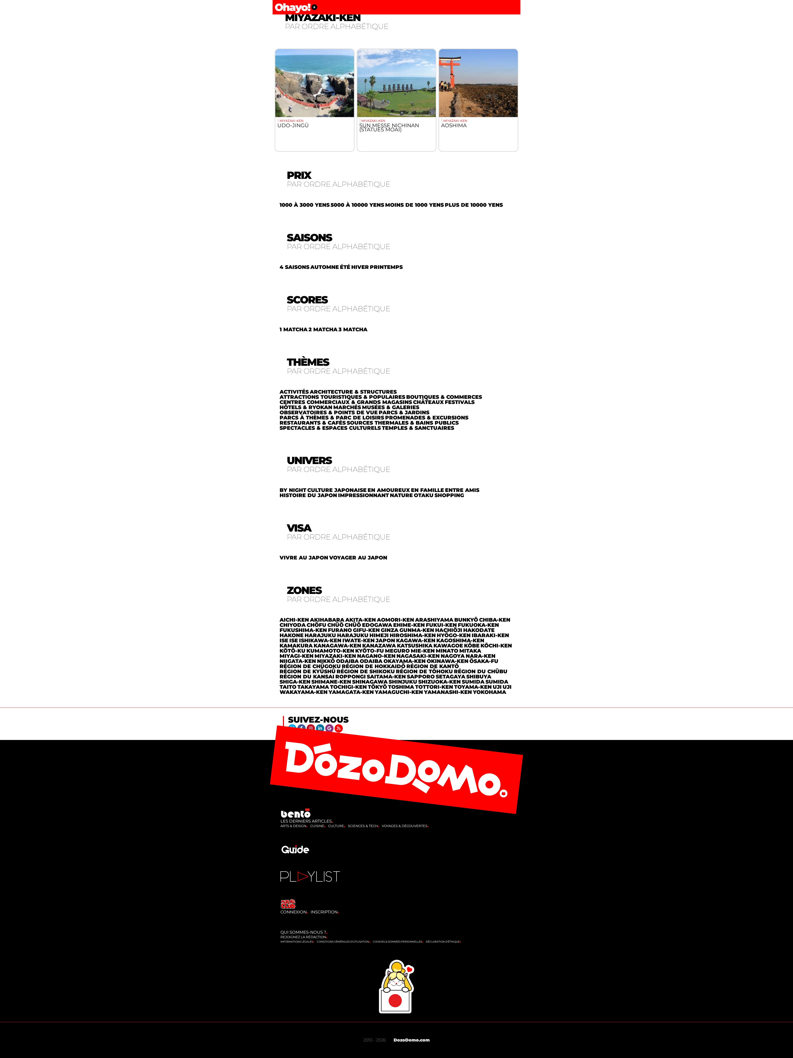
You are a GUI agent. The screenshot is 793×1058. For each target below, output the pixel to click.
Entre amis (462, 490)
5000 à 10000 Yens (357, 205)
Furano (340, 630)
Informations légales (296, 941)
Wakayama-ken (304, 692)
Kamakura (296, 645)
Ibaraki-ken (490, 635)
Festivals (460, 402)
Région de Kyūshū (308, 671)
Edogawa (377, 625)
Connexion (293, 912)
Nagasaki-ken (418, 656)
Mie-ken (423, 651)
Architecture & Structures (353, 392)
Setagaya (450, 676)
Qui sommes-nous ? (303, 932)
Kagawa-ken (415, 640)
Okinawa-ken (447, 661)
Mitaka (470, 651)
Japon (385, 640)
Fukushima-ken (303, 630)
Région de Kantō (432, 666)
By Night (293, 490)
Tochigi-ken (348, 687)
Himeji (379, 635)
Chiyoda (293, 625)
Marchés (347, 407)
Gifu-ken (366, 630)
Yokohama (489, 692)
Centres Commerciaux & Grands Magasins (346, 402)
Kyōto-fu (369, 651)
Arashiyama (434, 620)
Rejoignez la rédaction (303, 937)
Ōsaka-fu (483, 661)
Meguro (397, 651)
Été (345, 267)
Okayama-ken (404, 661)
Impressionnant (363, 495)
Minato (447, 651)
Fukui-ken (441, 625)
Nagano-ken (376, 656)
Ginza (389, 630)
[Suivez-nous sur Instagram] (311, 728)
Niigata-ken (298, 661)
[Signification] (314, 7)
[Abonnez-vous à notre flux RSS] (339, 728)
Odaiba (347, 661)
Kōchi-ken (496, 645)
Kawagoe (448, 645)
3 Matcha (352, 329)
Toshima (401, 687)
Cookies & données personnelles (397, 941)
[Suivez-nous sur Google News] (330, 728)
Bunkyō (466, 620)
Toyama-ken (473, 687)
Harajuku (320, 635)
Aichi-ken (294, 620)
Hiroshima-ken (413, 635)
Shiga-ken (295, 682)
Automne (324, 267)
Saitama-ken (386, 676)
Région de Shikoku (366, 671)
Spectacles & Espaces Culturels (330, 428)
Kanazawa (379, 645)
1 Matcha (293, 329)
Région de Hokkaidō (373, 666)
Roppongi (350, 676)
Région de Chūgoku (310, 666)
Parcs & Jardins (404, 412)
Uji (497, 687)
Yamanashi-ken (448, 692)
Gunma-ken (416, 630)
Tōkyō (377, 687)
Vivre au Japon (304, 558)
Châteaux (428, 402)
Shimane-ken (331, 682)
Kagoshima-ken (460, 640)
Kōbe (472, 645)
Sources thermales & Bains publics (403, 423)
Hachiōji (448, 630)
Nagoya (453, 656)
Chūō (335, 625)
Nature (401, 495)
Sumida (473, 682)
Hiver (360, 267)
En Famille (427, 490)
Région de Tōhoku (424, 671)
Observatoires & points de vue (329, 412)
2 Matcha (323, 329)
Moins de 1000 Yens (414, 205)
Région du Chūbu (480, 671)
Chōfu (316, 625)
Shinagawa (370, 682)
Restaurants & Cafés (313, 423)
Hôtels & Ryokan (306, 407)
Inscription (324, 912)
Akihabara (327, 620)
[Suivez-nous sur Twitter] (292, 728)
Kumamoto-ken (330, 651)
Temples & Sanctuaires (418, 428)
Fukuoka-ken (478, 625)
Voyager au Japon (358, 558)
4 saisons (294, 267)
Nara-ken (480, 656)
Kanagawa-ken (337, 645)
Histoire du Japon (308, 495)
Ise (284, 640)
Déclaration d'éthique (443, 941)
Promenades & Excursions (426, 417)
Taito (288, 687)
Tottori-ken (434, 687)
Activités (294, 392)
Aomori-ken (395, 620)
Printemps (386, 267)
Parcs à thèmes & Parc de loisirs (332, 417)
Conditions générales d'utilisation (343, 941)
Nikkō (326, 661)
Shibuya (478, 676)
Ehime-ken (409, 625)
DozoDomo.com (412, 1040)
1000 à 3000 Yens (305, 205)
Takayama (313, 687)
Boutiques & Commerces (444, 397)
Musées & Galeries (390, 407)
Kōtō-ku (292, 651)
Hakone (292, 635)
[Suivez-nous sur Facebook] (302, 728)
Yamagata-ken (351, 692)
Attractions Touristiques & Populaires (342, 397)
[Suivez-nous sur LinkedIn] (320, 728)
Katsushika (414, 645)
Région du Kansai (307, 676)
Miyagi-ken (296, 656)
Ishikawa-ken (320, 640)
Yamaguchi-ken (399, 692)
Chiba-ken (494, 620)
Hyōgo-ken (454, 635)
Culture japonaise (337, 490)
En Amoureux (389, 490)
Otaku (423, 495)
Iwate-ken (358, 640)
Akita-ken (360, 620)
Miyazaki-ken (335, 656)
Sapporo (421, 676)
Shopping (449, 495)
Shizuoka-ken (439, 682)
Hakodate (479, 630)
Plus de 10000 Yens (474, 205)
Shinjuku (403, 682)
